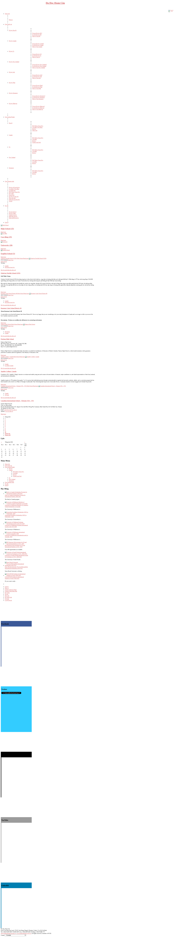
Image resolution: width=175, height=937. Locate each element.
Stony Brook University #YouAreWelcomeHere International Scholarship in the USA (16, 567)
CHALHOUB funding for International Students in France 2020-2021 (14, 577)
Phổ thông (7, 331)
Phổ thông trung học (10, 267)
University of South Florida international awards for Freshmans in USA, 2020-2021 (16, 556)
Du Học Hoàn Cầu (55, 3)
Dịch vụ (7, 588)
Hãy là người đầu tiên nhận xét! (8, 270)
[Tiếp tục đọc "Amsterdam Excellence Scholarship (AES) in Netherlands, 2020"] (16, 513)
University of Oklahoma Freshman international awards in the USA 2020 (16, 526)
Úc (9, 477)
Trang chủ (7, 464)
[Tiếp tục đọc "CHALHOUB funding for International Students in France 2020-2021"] (16, 575)
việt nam (7, 395)
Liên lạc (7, 586)
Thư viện (7, 596)
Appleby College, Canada (8, 371)
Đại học (15, 474)
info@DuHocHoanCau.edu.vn (8, 933)
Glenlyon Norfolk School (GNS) (10, 273)
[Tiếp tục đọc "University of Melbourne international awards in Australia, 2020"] (16, 533)
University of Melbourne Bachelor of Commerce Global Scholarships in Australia (16, 505)
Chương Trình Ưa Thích (11, 589)
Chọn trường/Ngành (10, 467)
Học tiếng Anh (8, 597)
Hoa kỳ (10, 468)
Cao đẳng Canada (9, 365)
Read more (3, 232)
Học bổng (7, 592)
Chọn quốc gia (8, 465)
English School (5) (8, 254)
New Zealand (12, 479)
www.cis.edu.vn (9, 411)
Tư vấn (6, 484)
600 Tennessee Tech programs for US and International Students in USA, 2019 (15, 546)
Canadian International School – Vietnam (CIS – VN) (17, 401)
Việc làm (7, 599)
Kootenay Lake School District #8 (11, 308)
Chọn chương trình (9, 482)
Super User (10, 260)
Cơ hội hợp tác (8, 600)
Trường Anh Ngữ (17, 476)
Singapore (11, 481)
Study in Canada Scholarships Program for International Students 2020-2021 (15, 495)
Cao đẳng (15, 473)
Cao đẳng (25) (6, 237)
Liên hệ (6, 485)
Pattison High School (7, 339)
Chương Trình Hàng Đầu (11, 591)
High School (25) (7, 229)
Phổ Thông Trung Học (18, 471)
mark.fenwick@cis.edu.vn (10, 410)
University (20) (6, 245)
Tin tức (6, 594)
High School (4, 261)
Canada (6, 266)
